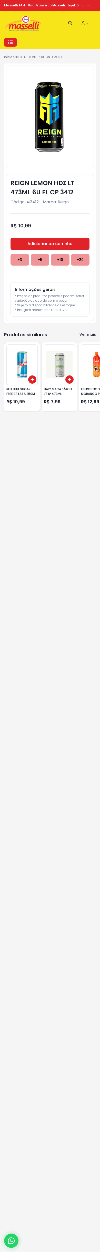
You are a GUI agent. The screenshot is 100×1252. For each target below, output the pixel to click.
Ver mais (87, 334)
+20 (80, 259)
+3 (19, 259)
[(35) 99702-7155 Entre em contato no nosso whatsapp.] (11, 1241)
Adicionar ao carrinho (50, 244)
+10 (60, 259)
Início (8, 57)
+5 (40, 259)
